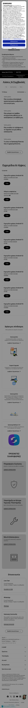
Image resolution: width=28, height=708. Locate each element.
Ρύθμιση (14, 48)
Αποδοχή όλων (14, 41)
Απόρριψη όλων (14, 45)
